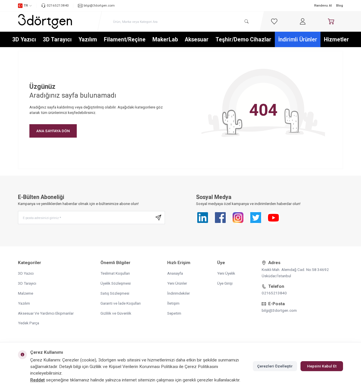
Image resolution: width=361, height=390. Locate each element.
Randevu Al (323, 5)
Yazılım (87, 39)
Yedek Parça (28, 323)
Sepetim (174, 313)
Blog (339, 5)
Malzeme (25, 293)
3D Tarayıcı (57, 39)
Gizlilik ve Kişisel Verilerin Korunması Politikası (134, 366)
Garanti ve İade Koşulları (120, 303)
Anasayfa (175, 273)
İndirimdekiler (178, 293)
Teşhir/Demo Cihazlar (243, 39)
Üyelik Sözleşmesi (115, 283)
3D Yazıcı (24, 39)
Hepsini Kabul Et (321, 366)
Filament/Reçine (125, 39)
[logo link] (45, 21)
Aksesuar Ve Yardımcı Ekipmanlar (46, 313)
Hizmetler (336, 39)
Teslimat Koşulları (115, 273)
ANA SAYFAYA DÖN (53, 130)
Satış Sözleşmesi (114, 293)
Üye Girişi (225, 283)
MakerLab (165, 39)
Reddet (37, 380)
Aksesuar (197, 39)
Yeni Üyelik (226, 273)
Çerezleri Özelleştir (275, 366)
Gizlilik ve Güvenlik (115, 313)
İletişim (173, 303)
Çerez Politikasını (201, 366)
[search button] (246, 21)
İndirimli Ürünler (297, 39)
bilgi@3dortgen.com (279, 310)
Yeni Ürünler (177, 283)
